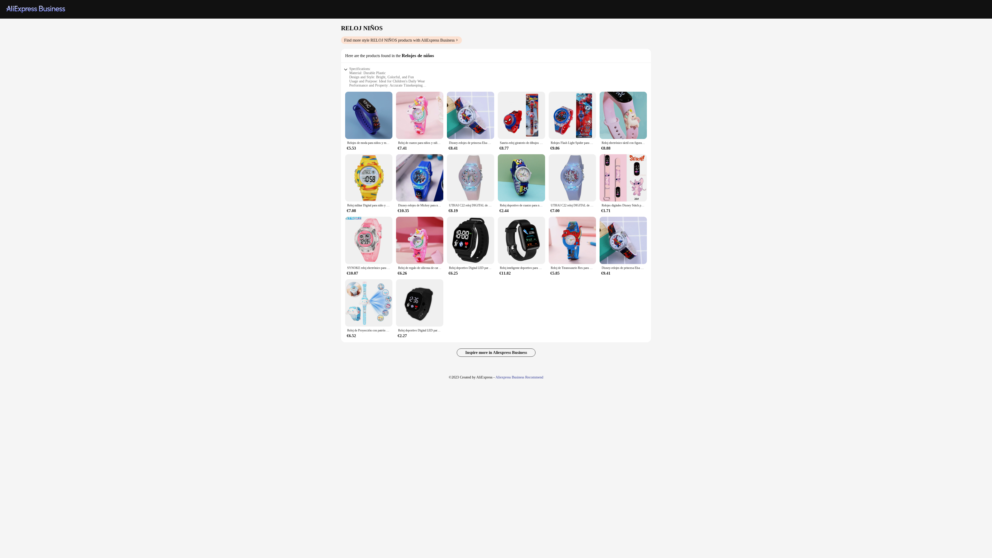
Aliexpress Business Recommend (519, 377)
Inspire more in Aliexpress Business (496, 352)
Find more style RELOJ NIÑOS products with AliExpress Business (399, 40)
